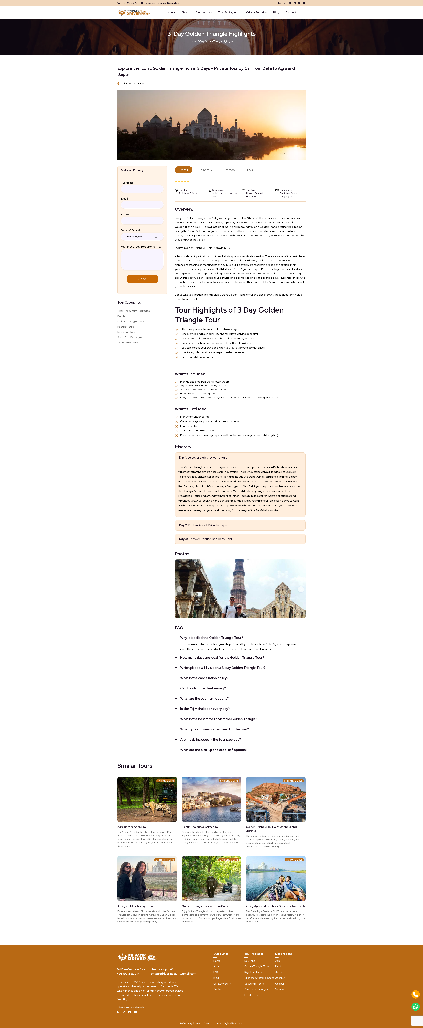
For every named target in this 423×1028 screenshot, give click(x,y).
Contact (290, 12)
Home (171, 12)
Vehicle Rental (255, 12)
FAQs (216, 972)
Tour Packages (227, 12)
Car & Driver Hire (222, 983)
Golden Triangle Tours (130, 321)
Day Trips (122, 316)
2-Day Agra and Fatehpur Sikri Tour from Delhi (275, 906)
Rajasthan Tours (126, 332)
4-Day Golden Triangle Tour (135, 906)
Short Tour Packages (129, 337)
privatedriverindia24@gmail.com (173, 974)
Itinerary (206, 170)
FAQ (250, 170)
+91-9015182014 (128, 974)
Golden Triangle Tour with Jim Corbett (207, 906)
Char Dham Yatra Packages (133, 311)
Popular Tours (125, 326)
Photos (230, 170)
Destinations (204, 12)
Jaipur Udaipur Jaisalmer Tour (201, 827)
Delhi (278, 966)
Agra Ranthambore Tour (133, 827)
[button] (180, 589)
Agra (278, 961)
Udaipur (279, 983)
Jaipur (278, 972)
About (185, 12)
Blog (276, 12)
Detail (184, 170)
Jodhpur (280, 978)
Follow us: (281, 2)
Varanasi (280, 989)
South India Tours (127, 342)
